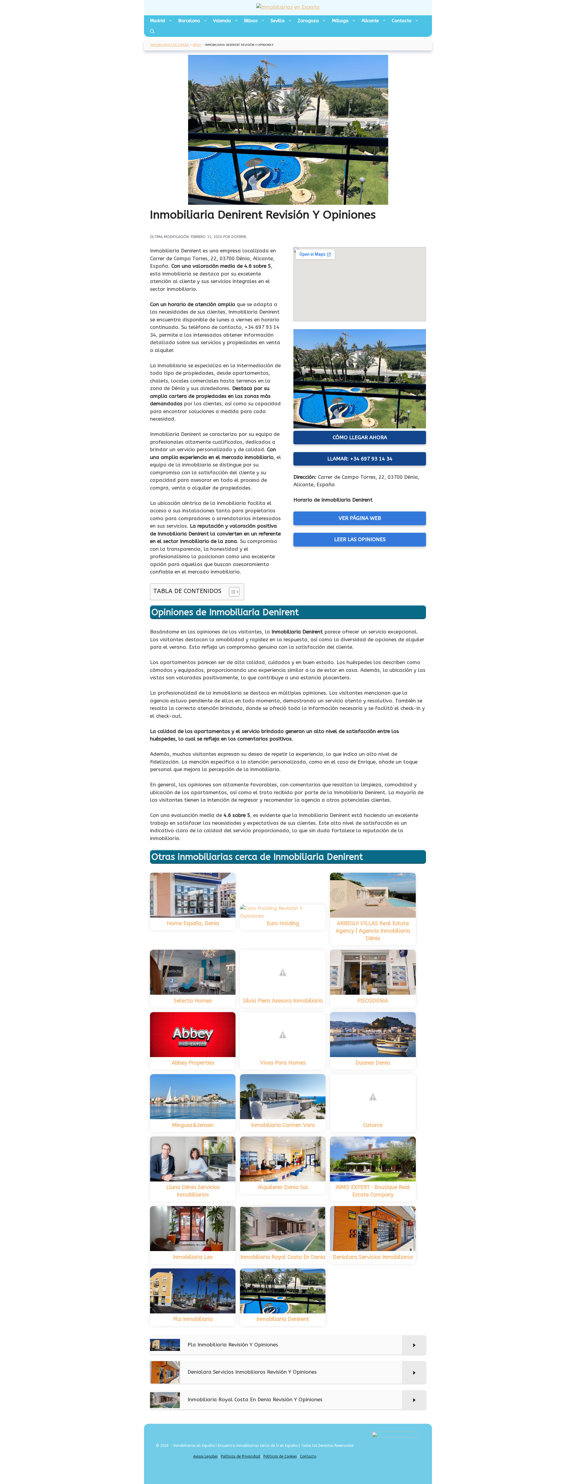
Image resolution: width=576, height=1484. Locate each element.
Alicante (370, 20)
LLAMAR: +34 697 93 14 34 (359, 459)
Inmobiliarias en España (169, 45)
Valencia (222, 20)
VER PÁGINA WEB (360, 518)
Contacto (402, 20)
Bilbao (251, 20)
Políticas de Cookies (280, 1456)
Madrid (157, 20)
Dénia (197, 45)
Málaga (340, 20)
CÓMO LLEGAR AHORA (360, 437)
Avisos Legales (205, 1456)
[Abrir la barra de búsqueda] (152, 31)
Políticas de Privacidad (240, 1456)
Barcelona (189, 20)
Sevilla (278, 20)
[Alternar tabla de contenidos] (231, 592)
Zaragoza (308, 20)
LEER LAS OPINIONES (360, 539)
